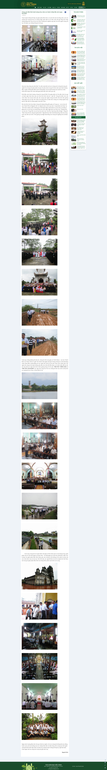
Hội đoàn (63, 7)
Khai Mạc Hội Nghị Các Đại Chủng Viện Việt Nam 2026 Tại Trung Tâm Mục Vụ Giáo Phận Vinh (81, 78)
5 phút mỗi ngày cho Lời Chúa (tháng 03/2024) (80, 132)
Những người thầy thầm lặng (81, 135)
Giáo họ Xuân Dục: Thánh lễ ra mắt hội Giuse (80, 139)
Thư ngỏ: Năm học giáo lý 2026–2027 (81, 27)
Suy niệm (49, 7)
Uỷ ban (58, 7)
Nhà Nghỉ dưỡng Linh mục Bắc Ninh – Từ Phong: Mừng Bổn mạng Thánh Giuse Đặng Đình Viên (81, 35)
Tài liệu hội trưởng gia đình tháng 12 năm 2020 (81, 124)
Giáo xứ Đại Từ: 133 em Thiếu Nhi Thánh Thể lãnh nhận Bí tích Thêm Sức (81, 95)
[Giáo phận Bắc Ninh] (28, 4)
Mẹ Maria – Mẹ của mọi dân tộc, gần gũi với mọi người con (81, 24)
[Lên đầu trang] (105, 768)
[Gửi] (85, 7)
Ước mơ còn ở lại (80, 109)
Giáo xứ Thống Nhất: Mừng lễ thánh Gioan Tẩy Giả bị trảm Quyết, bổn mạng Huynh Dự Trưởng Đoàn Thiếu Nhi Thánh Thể (81, 113)
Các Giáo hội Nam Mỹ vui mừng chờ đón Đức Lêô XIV (81, 63)
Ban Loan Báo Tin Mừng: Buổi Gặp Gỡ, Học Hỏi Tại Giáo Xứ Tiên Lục (80, 42)
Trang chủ (35, 7)
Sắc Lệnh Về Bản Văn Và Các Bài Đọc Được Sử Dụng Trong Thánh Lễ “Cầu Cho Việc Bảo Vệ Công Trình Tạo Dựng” (81, 52)
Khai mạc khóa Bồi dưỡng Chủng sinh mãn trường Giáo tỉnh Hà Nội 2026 (81, 59)
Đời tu (67, 7)
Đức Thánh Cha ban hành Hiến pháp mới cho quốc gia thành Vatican (80, 67)
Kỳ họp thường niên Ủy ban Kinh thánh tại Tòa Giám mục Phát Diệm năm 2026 (81, 55)
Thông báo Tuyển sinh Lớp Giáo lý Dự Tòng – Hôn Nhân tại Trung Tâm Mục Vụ (81, 20)
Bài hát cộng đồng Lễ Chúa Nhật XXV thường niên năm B (81, 143)
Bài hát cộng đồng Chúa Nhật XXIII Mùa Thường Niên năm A (80, 39)
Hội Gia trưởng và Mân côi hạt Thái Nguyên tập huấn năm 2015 (81, 120)
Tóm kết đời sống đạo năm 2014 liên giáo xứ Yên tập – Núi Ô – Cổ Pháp (81, 147)
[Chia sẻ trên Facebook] (65, 12)
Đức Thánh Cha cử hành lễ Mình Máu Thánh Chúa (80, 128)
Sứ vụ (71, 7)
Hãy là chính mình (80, 105)
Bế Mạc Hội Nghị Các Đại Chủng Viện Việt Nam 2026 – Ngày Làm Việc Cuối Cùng (81, 70)
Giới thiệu (39, 7)
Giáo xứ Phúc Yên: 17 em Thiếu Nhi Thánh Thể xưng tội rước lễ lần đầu (81, 87)
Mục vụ (54, 7)
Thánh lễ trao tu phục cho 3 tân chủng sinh (81, 16)
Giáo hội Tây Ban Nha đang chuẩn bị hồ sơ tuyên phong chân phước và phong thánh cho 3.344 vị (81, 74)
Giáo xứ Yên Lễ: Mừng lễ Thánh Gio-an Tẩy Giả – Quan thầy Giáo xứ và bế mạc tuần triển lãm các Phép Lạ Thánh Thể (81, 91)
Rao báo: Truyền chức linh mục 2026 (81, 31)
